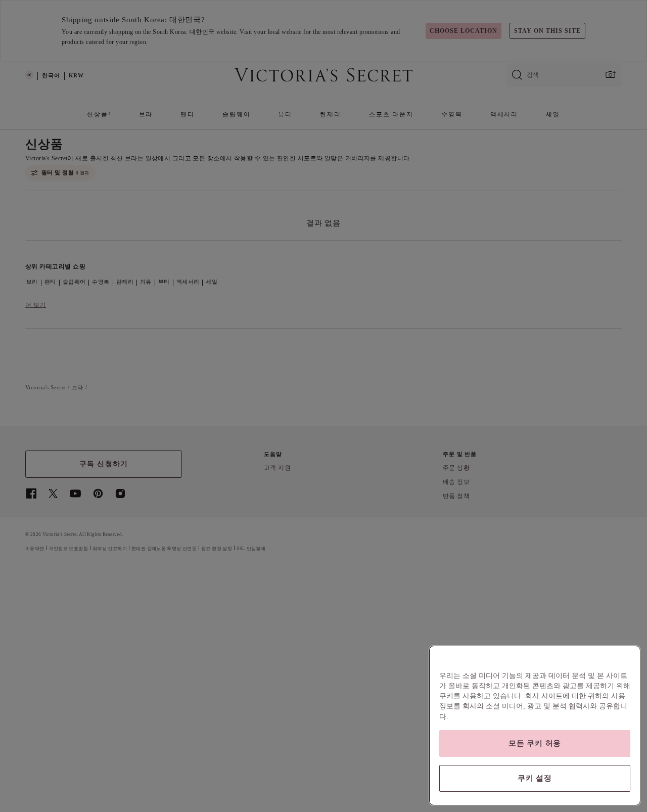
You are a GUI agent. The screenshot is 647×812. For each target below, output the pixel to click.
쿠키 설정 (535, 778)
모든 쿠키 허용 (535, 743)
